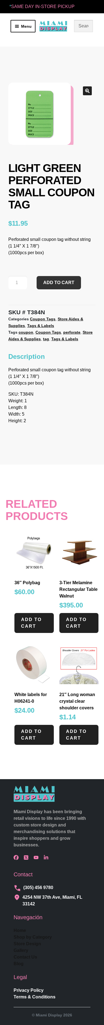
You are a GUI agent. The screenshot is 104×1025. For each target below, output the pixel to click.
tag (46, 339)
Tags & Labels (40, 325)
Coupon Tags (42, 319)
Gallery (21, 950)
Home (20, 930)
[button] (87, 90)
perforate (71, 332)
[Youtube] (37, 857)
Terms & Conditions (34, 997)
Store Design (27, 943)
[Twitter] (27, 857)
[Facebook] (17, 857)
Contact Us (25, 957)
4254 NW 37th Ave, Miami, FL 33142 (52, 900)
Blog (19, 963)
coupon (26, 332)
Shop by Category (33, 937)
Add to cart (58, 282)
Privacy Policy (29, 990)
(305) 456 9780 (38, 887)
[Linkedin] (47, 857)
